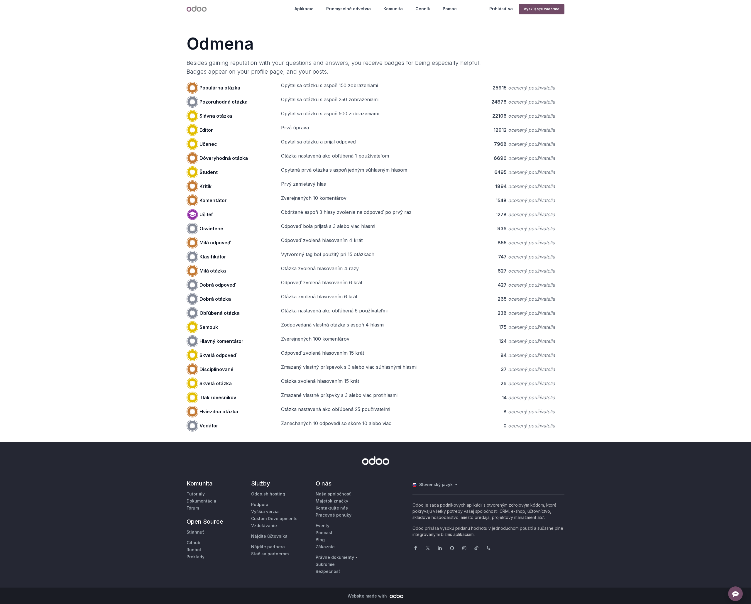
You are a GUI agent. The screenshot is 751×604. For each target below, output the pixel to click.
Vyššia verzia (265, 511)
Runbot (194, 549)
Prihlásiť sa (501, 8)
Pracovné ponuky (333, 514)
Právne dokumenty (335, 557)
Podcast (324, 532)
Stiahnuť (195, 531)
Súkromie (325, 564)
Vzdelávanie (264, 525)
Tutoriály (196, 493)
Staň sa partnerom (270, 553)
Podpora (259, 504)
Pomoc (450, 8)
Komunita (393, 8)
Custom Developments (274, 518)
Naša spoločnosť (333, 493)
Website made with (368, 595)
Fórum (193, 507)
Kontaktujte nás (332, 507)
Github (193, 542)
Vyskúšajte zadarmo (541, 9)
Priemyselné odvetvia (348, 8)
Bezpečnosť (328, 571)
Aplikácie (304, 8)
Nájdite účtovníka (269, 536)
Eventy (322, 525)
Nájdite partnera (268, 546)
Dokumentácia (201, 500)
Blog (320, 539)
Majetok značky (332, 500)
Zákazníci (326, 546)
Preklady (195, 556)
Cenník (422, 8)
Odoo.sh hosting (268, 493)
